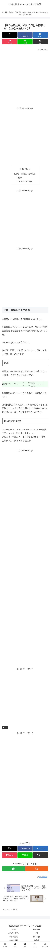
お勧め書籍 (13, 940)
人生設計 (13, 929)
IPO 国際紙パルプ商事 (26, 174)
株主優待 (36, 929)
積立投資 (36, 937)
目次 (22, 169)
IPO (6, 727)
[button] (40, 41)
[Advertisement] (25, 77)
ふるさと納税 (13, 933)
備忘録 (36, 940)
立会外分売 (13, 937)
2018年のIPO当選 (25, 181)
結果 (20, 178)
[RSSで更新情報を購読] (36, 868)
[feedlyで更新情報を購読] (13, 868)
